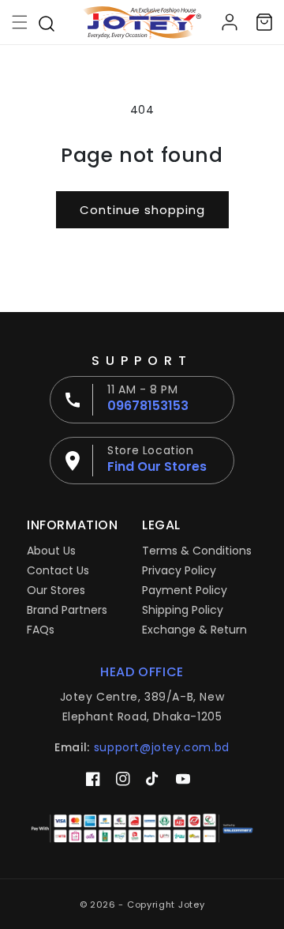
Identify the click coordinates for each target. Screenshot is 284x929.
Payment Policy (184, 590)
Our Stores (56, 590)
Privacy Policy (179, 570)
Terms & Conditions (197, 551)
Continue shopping (142, 209)
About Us (51, 551)
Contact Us (58, 570)
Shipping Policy (182, 610)
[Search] (46, 22)
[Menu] (19, 22)
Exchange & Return (194, 630)
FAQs (40, 630)
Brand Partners (67, 610)
